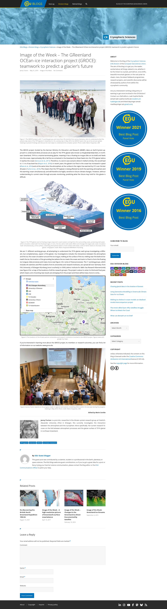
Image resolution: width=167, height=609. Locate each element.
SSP (112, 275)
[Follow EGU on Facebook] (133, 605)
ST (121, 275)
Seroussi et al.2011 (42, 161)
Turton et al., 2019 (33, 169)
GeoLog (51, 4)
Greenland (32, 443)
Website (23, 586)
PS (139, 271)
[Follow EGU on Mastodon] (137, 605)
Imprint (41, 604)
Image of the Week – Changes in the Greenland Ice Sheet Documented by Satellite (72, 515)
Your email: (114, 245)
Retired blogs (77, 4)
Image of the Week (46, 70)
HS (123, 271)
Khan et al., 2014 (26, 166)
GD (140, 268)
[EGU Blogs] (33, 7)
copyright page (121, 363)
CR (124, 268)
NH (127, 271)
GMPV (118, 271)
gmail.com (128, 104)
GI (144, 268)
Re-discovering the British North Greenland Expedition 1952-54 (28, 513)
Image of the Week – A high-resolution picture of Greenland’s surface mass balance (51, 513)
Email (22, 577)
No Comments (58, 70)
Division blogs (63, 4)
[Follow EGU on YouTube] (128, 605)
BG (116, 268)
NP (131, 271)
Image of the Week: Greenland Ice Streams (96, 511)
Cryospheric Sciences (47, 47)
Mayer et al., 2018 (44, 163)
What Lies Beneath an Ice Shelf (121, 316)
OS (135, 271)
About (22, 604)
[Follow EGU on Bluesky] (141, 605)
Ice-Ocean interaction (49, 443)
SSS (117, 275)
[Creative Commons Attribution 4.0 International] (112, 369)
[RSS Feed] (146, 605)
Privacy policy (53, 604)
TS (125, 275)
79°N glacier (24, 443)
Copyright (31, 604)
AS (112, 268)
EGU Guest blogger (42, 455)
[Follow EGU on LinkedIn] (120, 605)
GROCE (39, 443)
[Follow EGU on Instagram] (124, 605)
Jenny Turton (24, 70)
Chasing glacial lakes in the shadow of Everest (126, 286)
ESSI (132, 268)
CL (120, 268)
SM (143, 271)
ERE (128, 268)
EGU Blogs (23, 47)
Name (22, 568)
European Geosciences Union (136, 4)
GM (112, 271)
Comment (23, 545)
